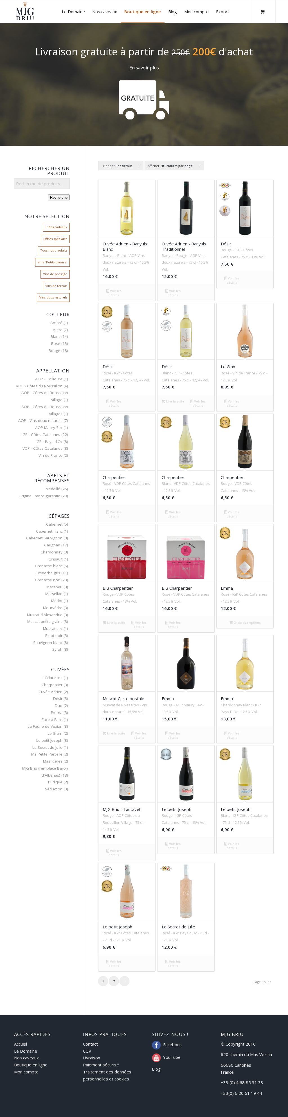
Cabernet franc (49, 531)
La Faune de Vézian (45, 726)
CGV (87, 1051)
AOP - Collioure (48, 378)
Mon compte (26, 1072)
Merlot (56, 600)
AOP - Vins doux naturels (40, 420)
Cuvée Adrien (50, 691)
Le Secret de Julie (47, 747)
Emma (56, 712)
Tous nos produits (53, 250)
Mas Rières (52, 761)
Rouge (54, 350)
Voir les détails (115, 293)
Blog (156, 1069)
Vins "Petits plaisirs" (52, 262)
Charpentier (52, 684)
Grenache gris (47, 572)
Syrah (57, 649)
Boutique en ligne (31, 1065)
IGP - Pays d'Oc (49, 441)
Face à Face (52, 719)
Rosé (55, 343)
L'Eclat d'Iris (52, 677)
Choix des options (247, 622)
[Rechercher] (238, 11)
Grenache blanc (48, 565)
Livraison (91, 1058)
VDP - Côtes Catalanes (42, 448)
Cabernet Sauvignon (44, 538)
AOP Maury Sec (48, 427)
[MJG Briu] (25, 11)
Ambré (56, 322)
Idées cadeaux (56, 227)
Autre (57, 329)
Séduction (53, 789)
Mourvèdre (52, 607)
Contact (90, 1044)
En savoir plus (144, 68)
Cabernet (54, 524)
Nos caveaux (26, 1058)
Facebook (172, 1044)
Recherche (59, 197)
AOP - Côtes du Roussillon (39, 385)
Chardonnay (51, 552)
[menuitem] (73, 11)
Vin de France (50, 455)
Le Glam (55, 733)
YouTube (172, 1057)
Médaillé (53, 488)
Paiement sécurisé (101, 1065)
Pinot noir (53, 635)
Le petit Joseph (49, 740)
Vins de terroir (56, 286)
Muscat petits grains (44, 621)
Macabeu (54, 586)
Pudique (55, 781)
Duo (58, 705)
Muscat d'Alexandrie (44, 614)
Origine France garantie (39, 495)
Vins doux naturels (53, 297)
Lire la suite (174, 401)
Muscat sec (52, 628)
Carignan (52, 545)
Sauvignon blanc (47, 642)
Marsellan (53, 593)
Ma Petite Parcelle (46, 754)
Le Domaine (25, 1051)
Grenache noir (47, 579)
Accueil (20, 1044)
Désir (57, 698)
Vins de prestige (55, 274)
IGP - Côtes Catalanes (41, 434)
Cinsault (55, 559)
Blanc (55, 336)
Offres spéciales (55, 239)
